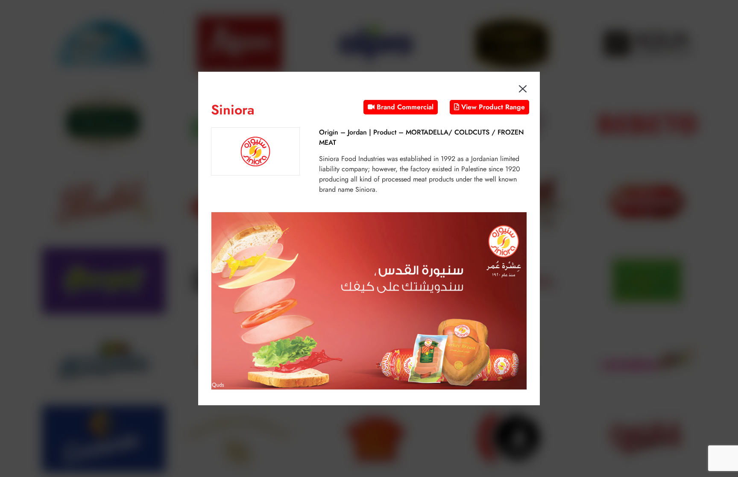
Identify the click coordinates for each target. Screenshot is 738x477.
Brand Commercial (404, 107)
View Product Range (492, 107)
